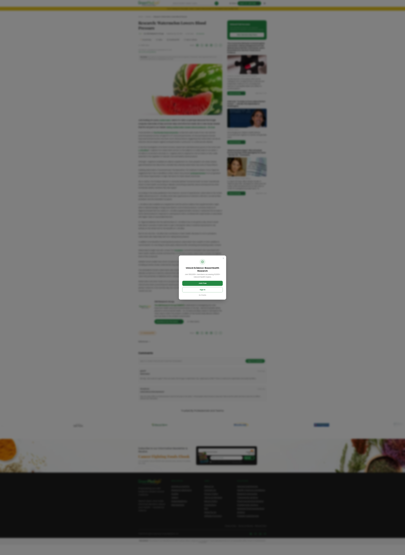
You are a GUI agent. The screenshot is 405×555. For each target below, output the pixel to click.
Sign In (202, 289)
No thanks (202, 295)
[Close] (223, 258)
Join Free (203, 283)
